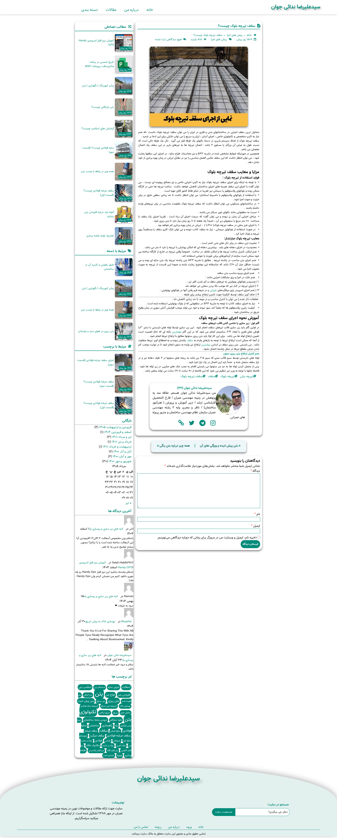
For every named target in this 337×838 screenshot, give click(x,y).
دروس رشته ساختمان (95, 720)
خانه (149, 10)
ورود (189, 827)
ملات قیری (121, 745)
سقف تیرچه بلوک (191, 376)
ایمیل (255, 526)
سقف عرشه (91, 731)
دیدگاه (255, 471)
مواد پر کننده (108, 745)
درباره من (131, 10)
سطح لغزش (115, 731)
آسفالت (126, 687)
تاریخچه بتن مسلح (109, 706)
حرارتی (213, 290)
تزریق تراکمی (104, 712)
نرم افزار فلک (112, 750)
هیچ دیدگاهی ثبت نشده (168, 39)
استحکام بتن (99, 687)
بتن (99, 694)
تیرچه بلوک (227, 376)
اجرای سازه (113, 687)
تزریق (115, 712)
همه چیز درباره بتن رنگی (175, 445)
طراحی (108, 740)
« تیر (128, 503)
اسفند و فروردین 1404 (117, 432)
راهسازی (107, 725)
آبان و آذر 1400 (122, 451)
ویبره (119, 755)
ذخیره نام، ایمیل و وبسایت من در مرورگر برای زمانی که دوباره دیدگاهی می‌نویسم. (207, 537)
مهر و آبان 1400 (122, 456)
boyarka (126, 621)
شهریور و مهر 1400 (120, 461)
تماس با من (141, 827)
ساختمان (94, 726)
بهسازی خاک (125, 706)
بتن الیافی (88, 695)
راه (116, 726)
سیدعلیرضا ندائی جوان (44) (194, 388)
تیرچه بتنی (246, 376)
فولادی (98, 741)
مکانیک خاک (93, 745)
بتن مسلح (101, 701)
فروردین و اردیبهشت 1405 (115, 427)
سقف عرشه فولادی (118, 735)
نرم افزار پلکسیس (96, 750)
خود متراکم (116, 720)
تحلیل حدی (125, 712)
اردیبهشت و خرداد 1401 (117, 446)
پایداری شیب (108, 755)
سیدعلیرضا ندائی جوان (295, 7)
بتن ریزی (113, 701)
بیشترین (205, 345)
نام (257, 514)
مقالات (111, 10)
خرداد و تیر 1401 (121, 442)
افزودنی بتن (124, 695)
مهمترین (176, 332)
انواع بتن (110, 695)
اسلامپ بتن (85, 687)
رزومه (158, 827)
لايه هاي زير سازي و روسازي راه (106, 529)
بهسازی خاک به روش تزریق (100, 621)
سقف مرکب (97, 735)
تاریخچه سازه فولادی (89, 706)
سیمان (117, 741)
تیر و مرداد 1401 (121, 437)
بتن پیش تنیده (86, 701)
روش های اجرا (234, 35)
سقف (189, 340)
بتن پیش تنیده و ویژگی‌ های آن (219, 445)
